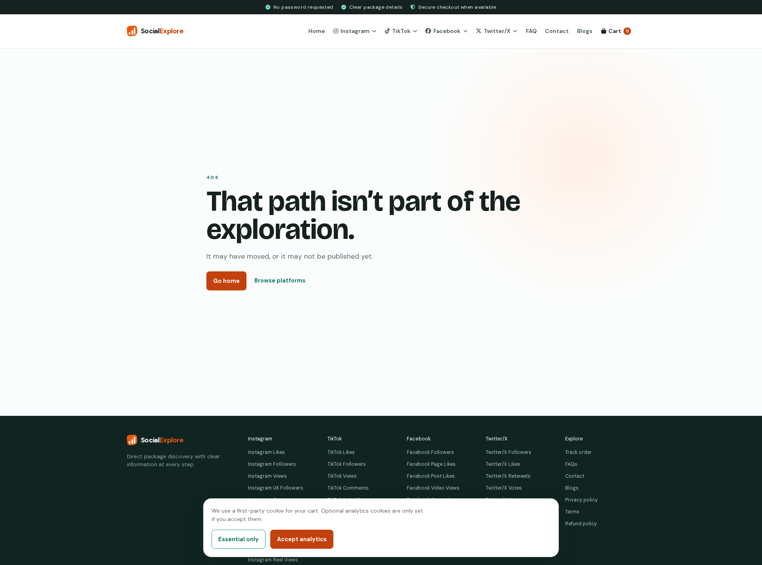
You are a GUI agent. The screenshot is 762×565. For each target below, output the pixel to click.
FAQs (571, 464)
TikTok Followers (346, 464)
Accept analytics (302, 539)
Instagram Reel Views (273, 560)
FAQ (531, 31)
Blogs (585, 31)
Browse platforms (280, 280)
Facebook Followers (430, 452)
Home (316, 31)
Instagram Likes (266, 452)
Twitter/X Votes (504, 488)
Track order (578, 452)
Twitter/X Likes (503, 464)
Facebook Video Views (433, 488)
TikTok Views (342, 476)
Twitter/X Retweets (508, 476)
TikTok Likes (341, 452)
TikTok (401, 31)
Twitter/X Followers (508, 452)
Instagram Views (267, 476)
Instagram (355, 31)
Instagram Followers (272, 464)
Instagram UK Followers (275, 488)
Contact (557, 31)
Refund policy (581, 524)
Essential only (238, 539)
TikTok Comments (348, 488)
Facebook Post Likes (431, 476)
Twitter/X (497, 31)
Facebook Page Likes (431, 464)
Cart (618, 31)
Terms (572, 512)
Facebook (446, 31)
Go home (226, 281)
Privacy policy (581, 500)
